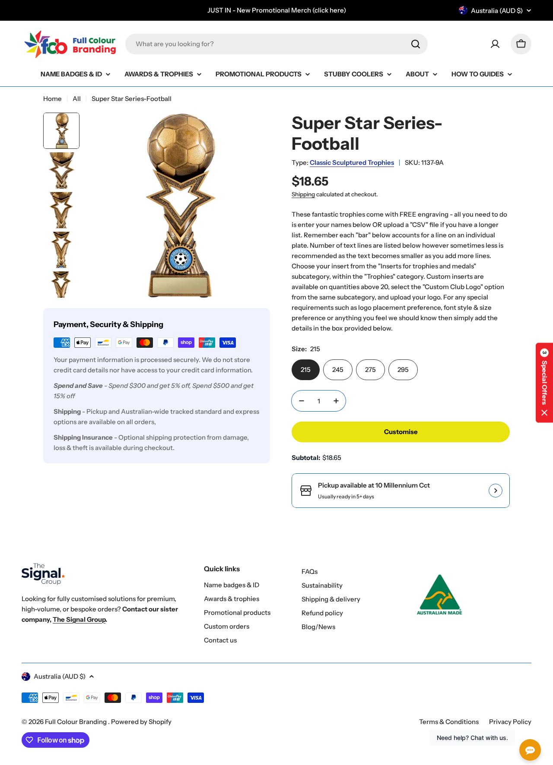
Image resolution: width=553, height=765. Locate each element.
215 (306, 369)
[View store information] (495, 490)
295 (403, 369)
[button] (544, 382)
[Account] (495, 44)
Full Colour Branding (76, 722)
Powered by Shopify (141, 722)
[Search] (415, 44)
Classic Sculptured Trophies (352, 162)
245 (337, 369)
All (77, 98)
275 (370, 369)
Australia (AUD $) (497, 10)
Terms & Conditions (449, 722)
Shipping (303, 194)
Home (52, 98)
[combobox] (276, 44)
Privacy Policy (510, 722)
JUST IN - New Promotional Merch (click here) (276, 10)
